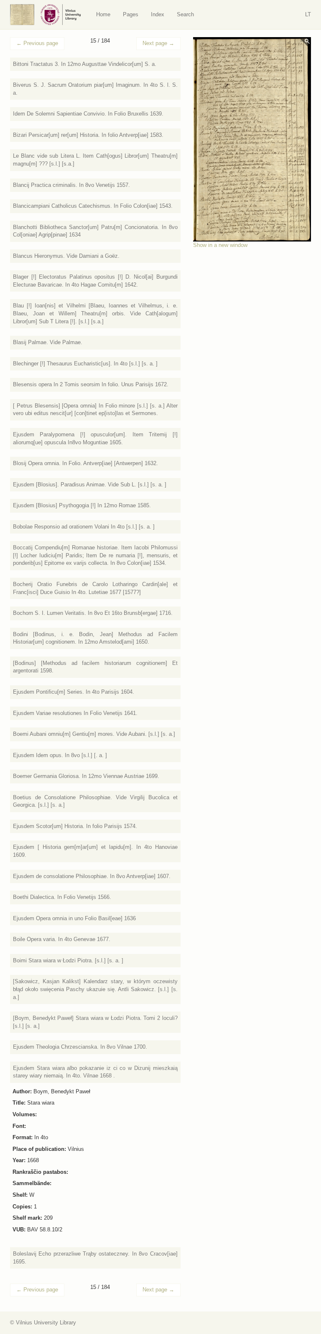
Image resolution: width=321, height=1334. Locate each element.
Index (157, 14)
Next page (158, 43)
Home (103, 14)
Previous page (37, 43)
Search (185, 14)
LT (308, 14)
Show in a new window (220, 245)
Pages (130, 14)
